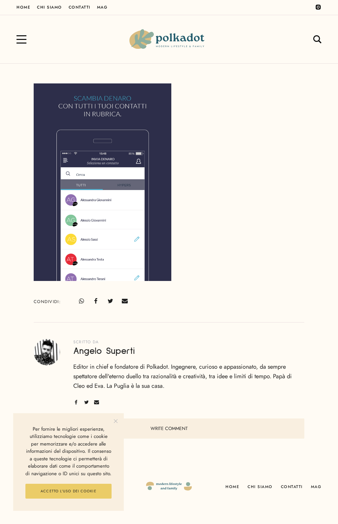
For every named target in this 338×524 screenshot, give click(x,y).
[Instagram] (318, 7)
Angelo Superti (104, 351)
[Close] (115, 421)
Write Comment (169, 428)
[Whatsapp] (81, 301)
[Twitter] (110, 301)
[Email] (125, 301)
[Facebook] (96, 301)
